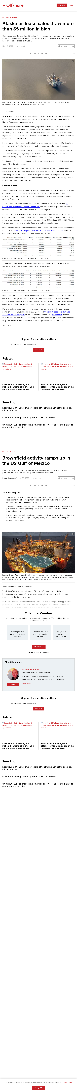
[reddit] (42, 54)
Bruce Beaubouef (9, 478)
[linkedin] (35, 54)
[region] (38, 1085)
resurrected (57, 315)
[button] (3, 5)
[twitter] (38, 54)
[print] (74, 54)
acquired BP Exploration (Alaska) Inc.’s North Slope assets (38, 230)
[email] (46, 54)
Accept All (38, 1088)
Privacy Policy (67, 1082)
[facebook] (31, 54)
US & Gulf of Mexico (9, 17)
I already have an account (38, 652)
